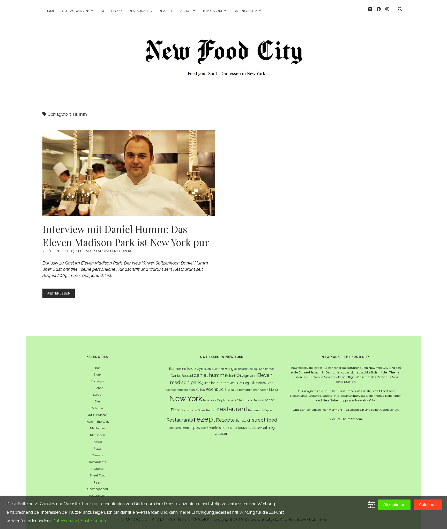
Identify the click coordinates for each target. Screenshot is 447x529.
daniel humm (209, 375)
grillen (206, 383)
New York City (212, 400)
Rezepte (166, 11)
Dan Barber (266, 368)
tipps (195, 427)
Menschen (97, 435)
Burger (97, 394)
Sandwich (243, 420)
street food (264, 420)
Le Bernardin (243, 390)
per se (269, 400)
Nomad (259, 400)
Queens (97, 455)
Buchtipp (218, 369)
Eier (97, 401)
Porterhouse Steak (193, 410)
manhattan (260, 390)
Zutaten (221, 433)
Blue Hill (181, 368)
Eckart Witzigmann (240, 375)
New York (185, 398)
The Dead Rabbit (179, 427)
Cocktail (253, 369)
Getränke (97, 408)
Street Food (111, 11)
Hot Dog (243, 383)
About (185, 11)
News (97, 442)
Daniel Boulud (182, 376)
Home (50, 11)
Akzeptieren (394, 504)
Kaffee (200, 390)
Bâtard (242, 368)
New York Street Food (238, 400)
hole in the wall (223, 383)
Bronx (97, 374)
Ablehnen (428, 504)
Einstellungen (93, 520)
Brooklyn (97, 381)
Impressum (212, 11)
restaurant (232, 409)
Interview (258, 382)
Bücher (97, 388)
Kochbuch (216, 389)
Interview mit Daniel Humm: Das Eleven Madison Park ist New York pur (128, 173)
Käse (230, 390)
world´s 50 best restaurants (230, 428)
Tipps (97, 482)
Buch (207, 369)
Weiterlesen (61, 294)
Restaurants (140, 11)
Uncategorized (97, 489)
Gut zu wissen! (75, 11)
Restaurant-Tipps (260, 410)
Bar (97, 368)
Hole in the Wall (97, 421)
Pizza (97, 448)
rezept (204, 419)
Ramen (211, 410)
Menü (273, 390)
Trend (204, 427)
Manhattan (97, 428)
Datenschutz (245, 11)
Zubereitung (263, 427)
